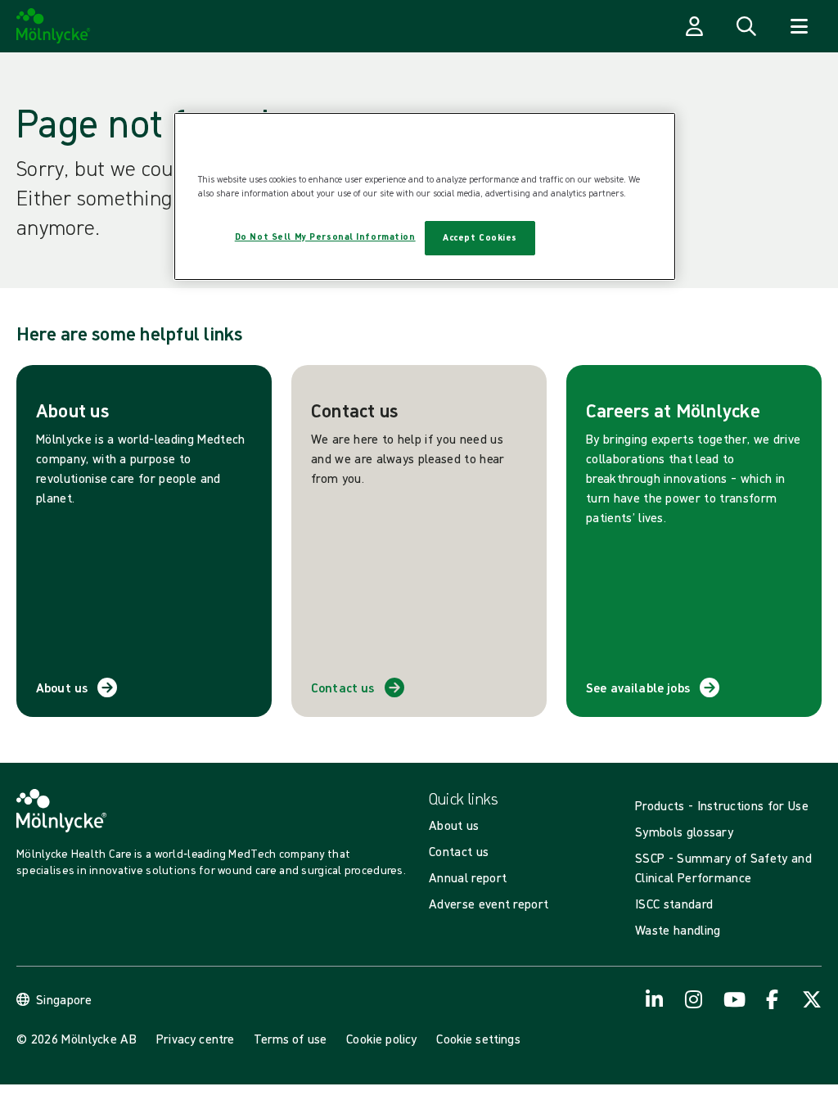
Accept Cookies (480, 237)
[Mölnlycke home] (53, 26)
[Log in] (694, 26)
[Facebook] (772, 999)
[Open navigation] (799, 26)
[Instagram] (694, 999)
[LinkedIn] (655, 999)
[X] (812, 999)
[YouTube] (733, 999)
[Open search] (746, 26)
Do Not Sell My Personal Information (325, 236)
